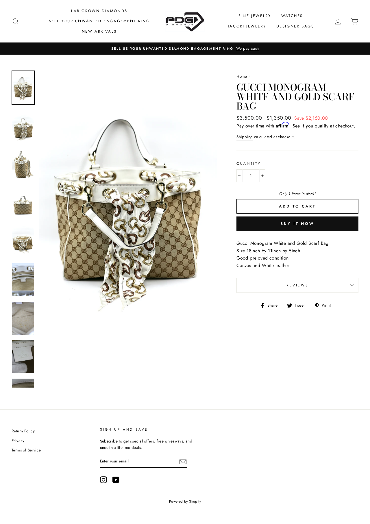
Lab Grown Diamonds (99, 11)
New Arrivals (99, 31)
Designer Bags (295, 26)
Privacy (18, 440)
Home (241, 76)
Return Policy (23, 431)
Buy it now (297, 223)
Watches (292, 15)
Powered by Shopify (185, 501)
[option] (185, 48)
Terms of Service (26, 450)
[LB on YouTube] (115, 479)
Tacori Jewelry (246, 26)
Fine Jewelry (254, 15)
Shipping (244, 137)
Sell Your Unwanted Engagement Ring (99, 21)
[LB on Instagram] (103, 479)
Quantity (248, 163)
